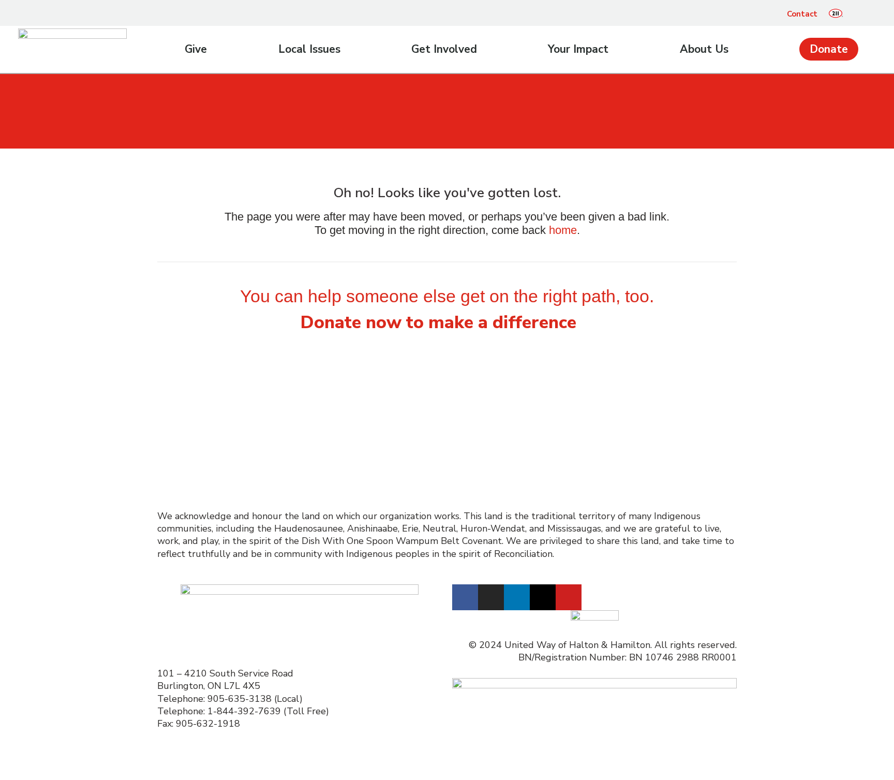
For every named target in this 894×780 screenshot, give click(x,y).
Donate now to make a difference (438, 322)
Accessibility (626, 406)
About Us (704, 49)
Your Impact (578, 49)
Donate (829, 49)
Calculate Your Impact (204, 443)
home (563, 230)
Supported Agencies (350, 468)
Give (196, 49)
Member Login (631, 456)
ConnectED (475, 418)
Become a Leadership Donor (216, 406)
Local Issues (309, 49)
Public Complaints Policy (652, 443)
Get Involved (444, 49)
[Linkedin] (517, 597)
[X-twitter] (543, 597)
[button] (859, 14)
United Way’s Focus (493, 393)
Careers (616, 393)
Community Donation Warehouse (497, 437)
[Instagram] (491, 597)
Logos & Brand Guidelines (360, 456)
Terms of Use (628, 418)
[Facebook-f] (465, 597)
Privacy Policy (629, 431)
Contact (802, 14)
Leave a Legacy (189, 431)
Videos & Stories (340, 418)
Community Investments (504, 406)
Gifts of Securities (195, 418)
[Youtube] (569, 597)
